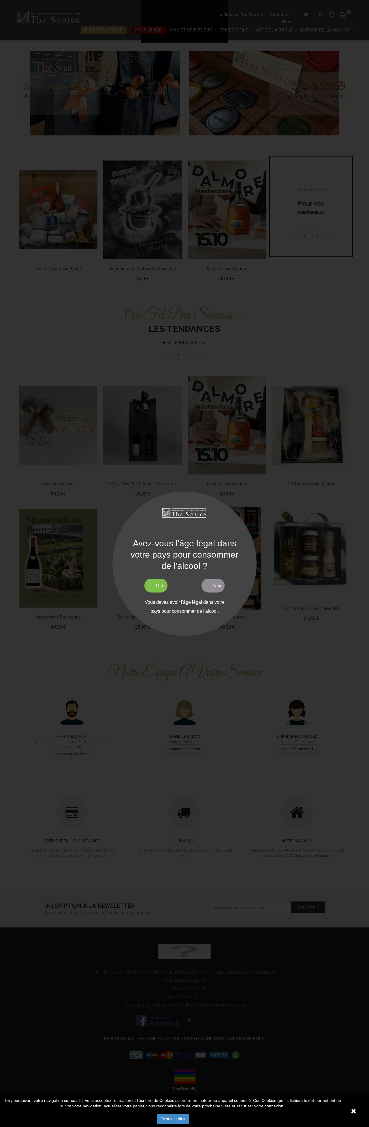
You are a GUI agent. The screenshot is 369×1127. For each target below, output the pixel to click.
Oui (159, 585)
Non (217, 585)
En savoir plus (173, 1119)
